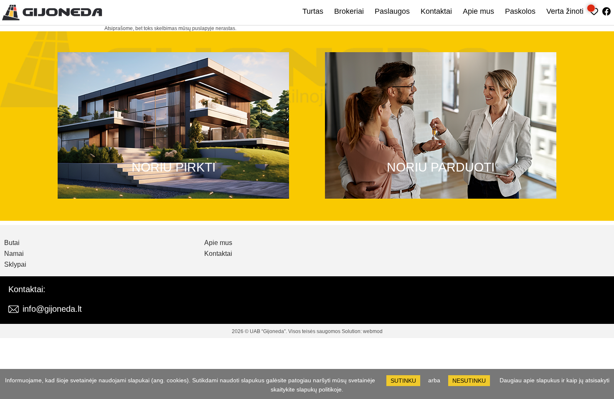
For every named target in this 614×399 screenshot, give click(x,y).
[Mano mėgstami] (594, 10)
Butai (12, 243)
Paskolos (520, 11)
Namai (14, 253)
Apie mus (478, 11)
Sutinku (403, 380)
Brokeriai (349, 11)
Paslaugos (392, 11)
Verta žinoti (565, 11)
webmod (373, 331)
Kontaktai (436, 11)
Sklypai (15, 264)
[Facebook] (606, 10)
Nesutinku (469, 380)
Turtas (312, 11)
